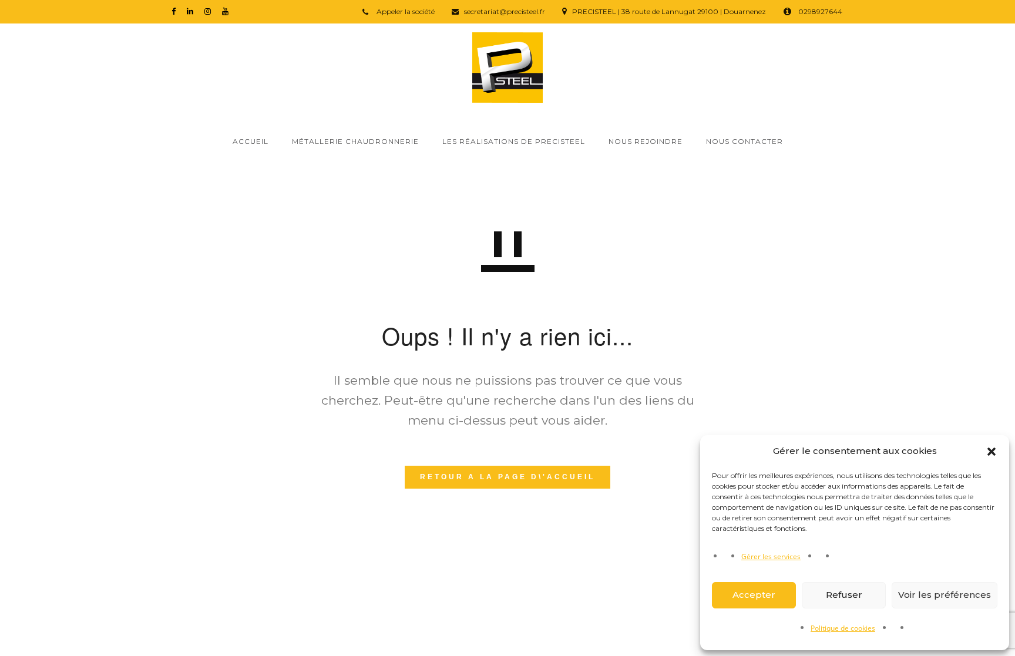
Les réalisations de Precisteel (513, 141)
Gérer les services (771, 556)
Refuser (844, 594)
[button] (991, 451)
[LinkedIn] (193, 10)
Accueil (250, 141)
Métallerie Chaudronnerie (355, 141)
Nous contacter (744, 141)
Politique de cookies (843, 628)
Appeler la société (405, 11)
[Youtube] (228, 10)
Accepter (753, 594)
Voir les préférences (944, 594)
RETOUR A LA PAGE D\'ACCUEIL (507, 477)
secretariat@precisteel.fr (504, 11)
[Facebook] (176, 10)
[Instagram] (210, 10)
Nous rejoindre (646, 141)
